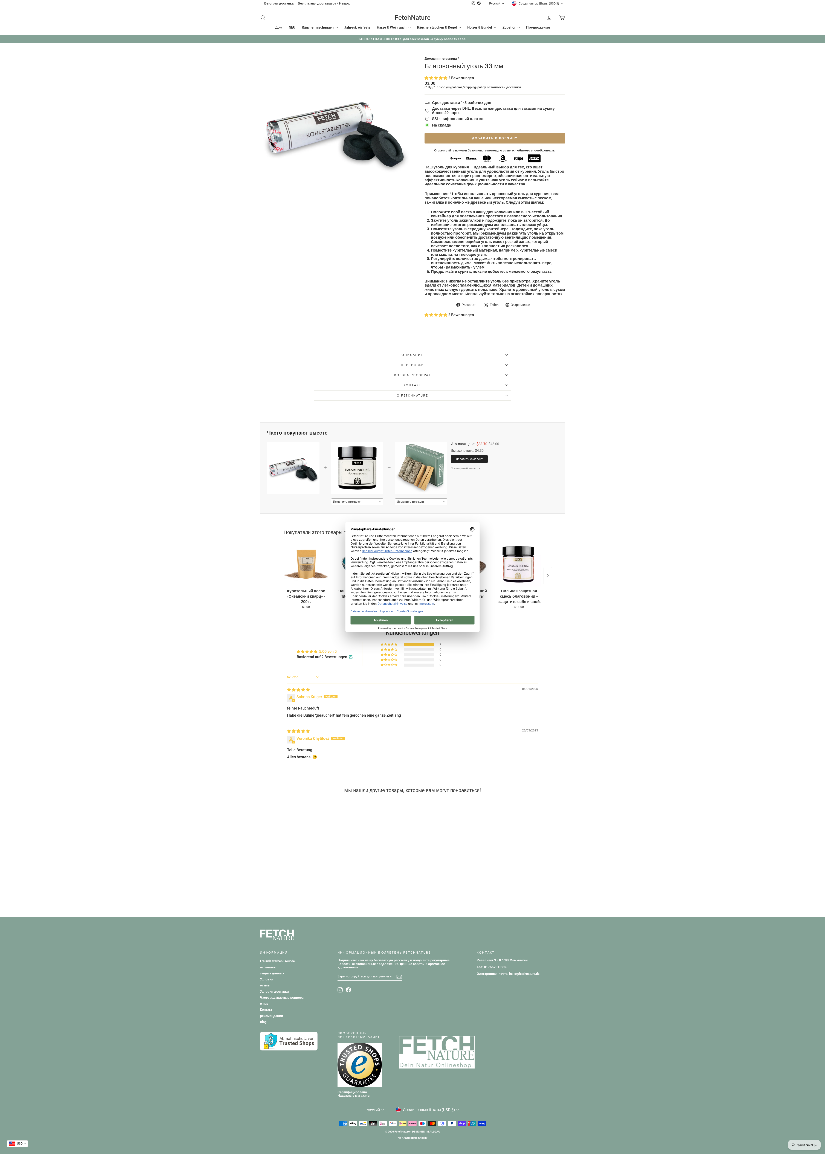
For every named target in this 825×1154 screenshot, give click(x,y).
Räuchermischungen (318, 27)
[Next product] (548, 575)
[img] (298, 689)
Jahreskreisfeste (357, 27)
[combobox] (357, 501)
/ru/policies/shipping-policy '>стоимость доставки (483, 87)
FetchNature (413, 17)
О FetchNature (412, 395)
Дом (278, 27)
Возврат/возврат (412, 375)
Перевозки (412, 365)
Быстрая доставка (278, 3)
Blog (263, 1022)
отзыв (265, 985)
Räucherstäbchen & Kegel (437, 27)
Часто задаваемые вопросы (282, 998)
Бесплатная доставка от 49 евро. (324, 3)
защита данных (272, 973)
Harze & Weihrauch (392, 27)
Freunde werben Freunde (277, 961)
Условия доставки (274, 992)
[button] (436, 78)
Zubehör (509, 27)
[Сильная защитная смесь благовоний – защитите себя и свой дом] (519, 564)
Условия (266, 979)
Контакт (412, 385)
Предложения (538, 27)
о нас (264, 1004)
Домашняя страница (441, 59)
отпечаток (268, 967)
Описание (412, 355)
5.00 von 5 (328, 651)
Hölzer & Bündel (480, 27)
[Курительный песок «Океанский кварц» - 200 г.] (306, 564)
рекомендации (271, 1016)
